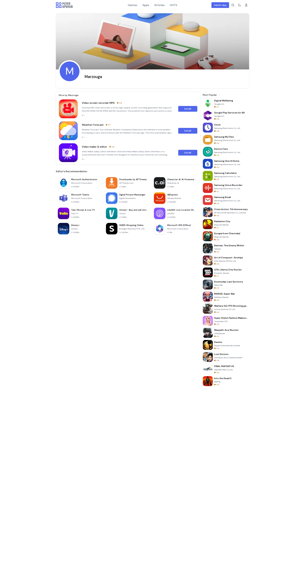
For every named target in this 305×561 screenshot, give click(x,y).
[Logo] (64, 5)
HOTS (173, 5)
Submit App (220, 5)
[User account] (246, 5)
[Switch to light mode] (239, 5)
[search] (233, 5)
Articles (159, 5)
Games (132, 5)
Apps (145, 5)
